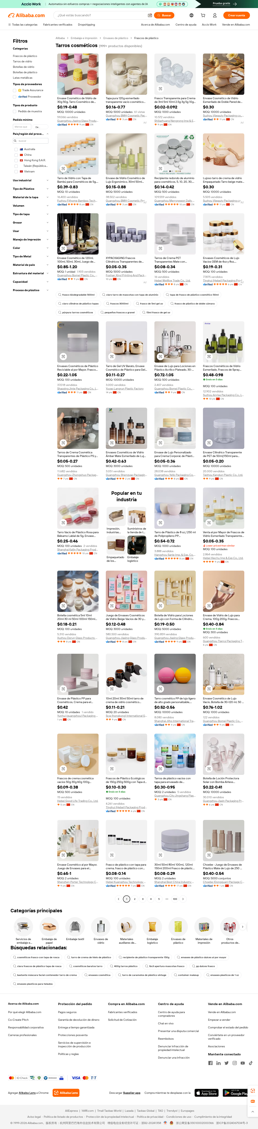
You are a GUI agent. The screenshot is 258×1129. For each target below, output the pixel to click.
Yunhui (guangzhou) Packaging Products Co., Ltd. (78, 715)
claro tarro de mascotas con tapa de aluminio (132, 294)
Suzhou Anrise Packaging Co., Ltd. (223, 395)
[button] (150, 15)
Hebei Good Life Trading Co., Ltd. (77, 800)
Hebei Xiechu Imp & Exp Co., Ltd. (223, 558)
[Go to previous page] (118, 899)
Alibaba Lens (27, 1092)
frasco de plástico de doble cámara (195, 303)
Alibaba (60, 38)
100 (175, 899)
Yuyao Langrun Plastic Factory (125, 388)
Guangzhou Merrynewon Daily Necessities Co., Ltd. (175, 200)
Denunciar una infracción (174, 1057)
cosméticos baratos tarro (87, 966)
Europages (187, 1110)
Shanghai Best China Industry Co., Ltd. (175, 882)
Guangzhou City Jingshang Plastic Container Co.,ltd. (175, 795)
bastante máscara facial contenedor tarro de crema (47, 975)
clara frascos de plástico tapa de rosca (39, 966)
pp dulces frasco (205, 966)
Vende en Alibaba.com (222, 1012)
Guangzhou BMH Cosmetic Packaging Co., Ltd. (126, 115)
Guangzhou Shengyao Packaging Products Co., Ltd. (126, 474)
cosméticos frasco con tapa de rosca (38, 957)
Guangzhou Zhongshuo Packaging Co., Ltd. (78, 474)
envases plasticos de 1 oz (224, 975)
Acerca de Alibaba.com (23, 1003)
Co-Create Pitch (18, 1019)
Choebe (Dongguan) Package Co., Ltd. (223, 882)
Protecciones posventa (72, 1035)
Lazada (129, 1110)
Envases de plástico (115, 38)
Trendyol (171, 1110)
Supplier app (131, 1092)
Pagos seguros (67, 1012)
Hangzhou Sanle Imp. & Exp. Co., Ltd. (175, 554)
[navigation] (30, 469)
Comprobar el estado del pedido (228, 1027)
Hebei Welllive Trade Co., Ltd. (172, 280)
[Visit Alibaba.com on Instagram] (234, 1063)
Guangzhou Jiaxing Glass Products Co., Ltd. (78, 120)
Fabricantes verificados (122, 1012)
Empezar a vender (219, 1019)
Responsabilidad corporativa (26, 1027)
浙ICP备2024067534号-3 (232, 1123)
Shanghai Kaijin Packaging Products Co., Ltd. (78, 549)
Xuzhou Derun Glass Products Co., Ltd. (78, 637)
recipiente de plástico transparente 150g (146, 957)
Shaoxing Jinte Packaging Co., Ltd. (78, 388)
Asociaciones (216, 1046)
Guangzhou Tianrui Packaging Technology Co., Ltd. (223, 641)
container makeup (188, 975)
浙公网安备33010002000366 (195, 1123)
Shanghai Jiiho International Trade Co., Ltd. (175, 721)
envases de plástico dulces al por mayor (203, 957)
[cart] (204, 16)
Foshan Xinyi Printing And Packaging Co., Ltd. (126, 275)
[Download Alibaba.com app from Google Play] (236, 1093)
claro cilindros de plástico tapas (80, 303)
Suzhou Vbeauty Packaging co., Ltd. (223, 115)
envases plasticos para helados (35, 984)
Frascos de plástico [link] (146, 38)
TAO (160, 1110)
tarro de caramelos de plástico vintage (144, 975)
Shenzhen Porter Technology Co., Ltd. (78, 882)
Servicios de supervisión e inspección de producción (74, 1044)
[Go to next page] (183, 899)
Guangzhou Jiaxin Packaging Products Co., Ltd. (223, 800)
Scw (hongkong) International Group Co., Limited (126, 715)
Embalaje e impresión (84, 38)
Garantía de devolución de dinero (78, 1019)
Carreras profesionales (22, 1035)
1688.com (87, 1110)
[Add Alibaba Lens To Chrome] (66, 1093)
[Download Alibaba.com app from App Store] (207, 1093)
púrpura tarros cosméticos (77, 312)
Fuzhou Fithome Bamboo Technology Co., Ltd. (78, 200)
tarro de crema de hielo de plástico (91, 957)
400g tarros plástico (125, 966)
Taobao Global (145, 1110)
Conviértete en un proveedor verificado (226, 1036)
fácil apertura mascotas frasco (166, 966)
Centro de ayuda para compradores (171, 1013)
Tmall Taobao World (109, 1110)
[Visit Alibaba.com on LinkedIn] (218, 1063)
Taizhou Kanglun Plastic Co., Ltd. (223, 474)
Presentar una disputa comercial (178, 1031)
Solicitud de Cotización (122, 1019)
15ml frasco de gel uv (158, 312)
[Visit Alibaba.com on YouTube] (242, 1063)
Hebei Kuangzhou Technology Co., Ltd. (126, 882)
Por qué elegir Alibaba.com (24, 1012)
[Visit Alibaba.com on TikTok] (250, 1063)
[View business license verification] (165, 1123)
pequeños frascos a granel (120, 312)
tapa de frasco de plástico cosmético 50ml (194, 294)
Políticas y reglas (68, 1054)
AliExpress (71, 1110)
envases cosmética (99, 975)
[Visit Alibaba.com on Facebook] (210, 1063)
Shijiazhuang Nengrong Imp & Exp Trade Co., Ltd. (175, 120)
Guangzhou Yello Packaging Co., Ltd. (175, 474)
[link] (253, 1091)
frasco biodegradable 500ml (78, 294)
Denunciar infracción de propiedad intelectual (173, 1048)
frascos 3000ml (119, 303)
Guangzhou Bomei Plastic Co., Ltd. (78, 275)
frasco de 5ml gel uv (151, 303)
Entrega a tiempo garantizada (76, 1027)
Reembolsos (166, 1038)
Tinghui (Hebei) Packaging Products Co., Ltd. (223, 280)
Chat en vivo (166, 1023)
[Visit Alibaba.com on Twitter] (226, 1063)
